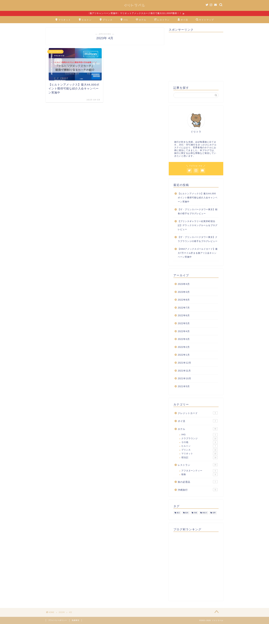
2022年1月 (184, 354)
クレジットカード (197, 413)
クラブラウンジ (198, 438)
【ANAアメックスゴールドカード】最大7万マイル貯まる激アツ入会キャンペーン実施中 (198, 253)
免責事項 (75, 620)
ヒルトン (87, 19)
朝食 (198, 474)
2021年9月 (184, 386)
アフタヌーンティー (198, 471)
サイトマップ (206, 19)
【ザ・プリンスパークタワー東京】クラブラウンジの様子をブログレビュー (197, 239)
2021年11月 (184, 370)
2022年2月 (184, 347)
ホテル (142, 19)
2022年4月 (184, 331)
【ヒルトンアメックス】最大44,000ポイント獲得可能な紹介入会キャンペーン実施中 (197, 197)
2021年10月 (184, 378)
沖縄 (195, 513)
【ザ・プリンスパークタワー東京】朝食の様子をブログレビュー (197, 211)
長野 (214, 513)
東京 (178, 513)
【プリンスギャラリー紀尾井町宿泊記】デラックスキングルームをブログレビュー (197, 225)
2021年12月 (184, 362)
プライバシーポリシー (57, 620)
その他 (198, 442)
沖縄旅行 (197, 489)
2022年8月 (184, 299)
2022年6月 (184, 315)
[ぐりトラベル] (134, 7)
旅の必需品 (197, 482)
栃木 (186, 513)
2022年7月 (184, 307)
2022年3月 (184, 339)
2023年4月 (184, 284)
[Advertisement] (196, 56)
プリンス (108, 19)
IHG (125, 19)
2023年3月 (184, 292)
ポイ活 (184, 19)
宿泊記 (198, 457)
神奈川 (204, 513)
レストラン (163, 19)
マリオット (64, 19)
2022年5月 (184, 323)
